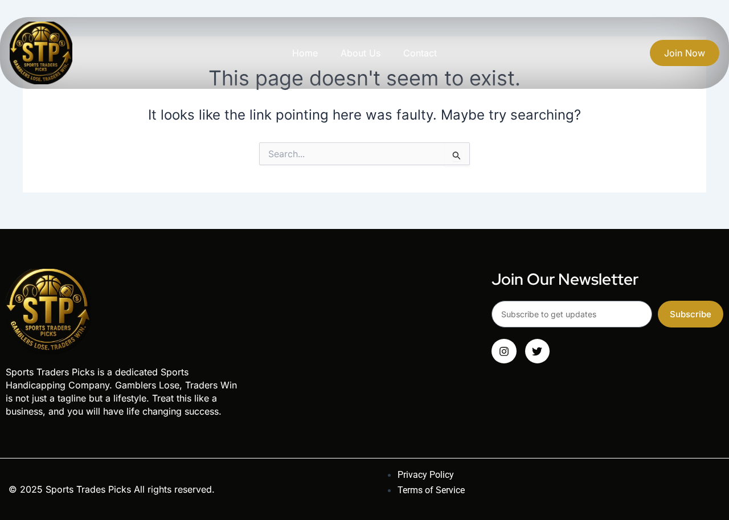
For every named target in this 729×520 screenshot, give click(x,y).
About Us (360, 53)
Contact (420, 53)
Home (305, 53)
